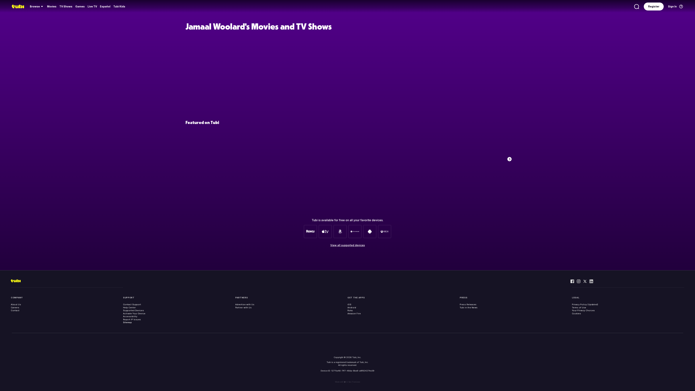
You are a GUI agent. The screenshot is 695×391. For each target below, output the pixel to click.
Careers (15, 307)
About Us (16, 304)
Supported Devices (133, 310)
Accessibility (130, 316)
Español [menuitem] (105, 6)
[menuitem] (37, 6)
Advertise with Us (244, 304)
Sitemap (127, 322)
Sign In (672, 6)
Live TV (92, 6)
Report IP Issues (132, 319)
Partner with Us (243, 307)
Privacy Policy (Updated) (585, 304)
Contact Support (132, 304)
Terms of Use (579, 307)
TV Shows (65, 6)
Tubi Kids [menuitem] (119, 6)
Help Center (129, 307)
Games (80, 6)
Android (352, 307)
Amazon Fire (354, 313)
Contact (15, 310)
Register (653, 6)
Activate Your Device (134, 313)
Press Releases (468, 304)
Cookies (576, 313)
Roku (350, 310)
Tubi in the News (469, 307)
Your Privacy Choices (583, 310)
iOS (349, 304)
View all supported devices (347, 245)
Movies (51, 6)
